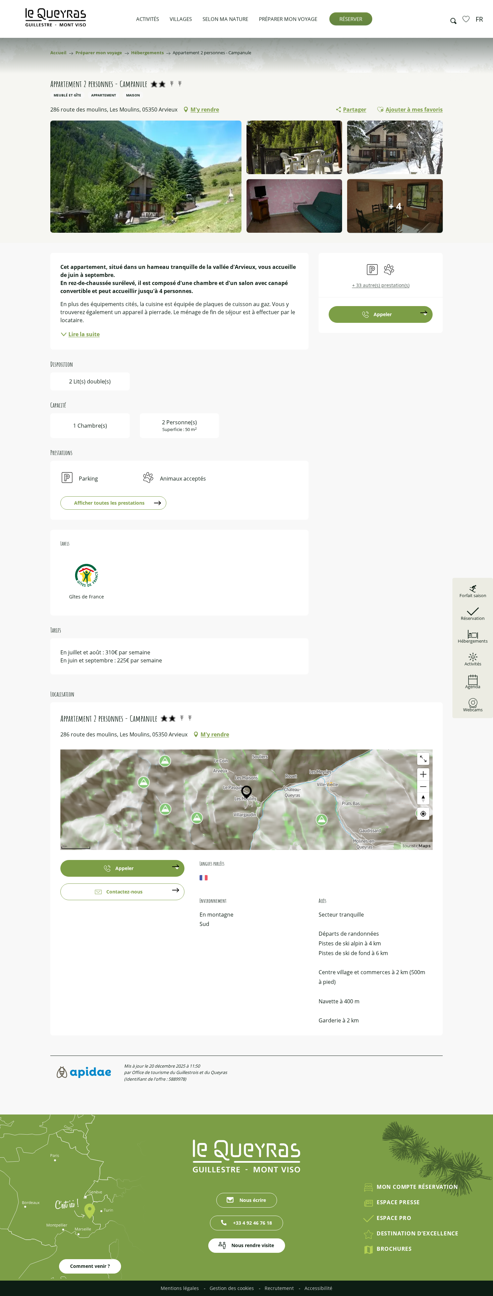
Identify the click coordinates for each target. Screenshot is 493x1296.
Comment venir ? (90, 1266)
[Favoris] (466, 18)
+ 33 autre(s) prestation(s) (380, 285)
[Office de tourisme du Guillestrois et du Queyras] (55, 20)
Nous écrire (252, 1200)
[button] (451, 19)
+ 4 (394, 206)
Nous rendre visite (252, 1245)
